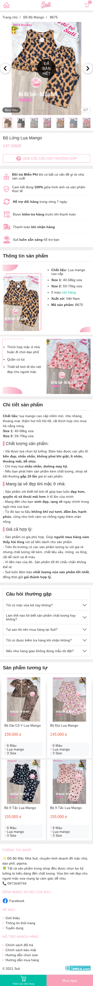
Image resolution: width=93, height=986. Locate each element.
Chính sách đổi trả (19, 945)
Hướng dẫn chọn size (21, 955)
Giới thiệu (12, 918)
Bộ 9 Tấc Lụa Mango (20, 808)
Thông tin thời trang (20, 923)
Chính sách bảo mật (20, 950)
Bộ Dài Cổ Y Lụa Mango (22, 725)
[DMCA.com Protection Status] (78, 968)
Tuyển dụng (14, 928)
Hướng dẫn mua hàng (22, 960)
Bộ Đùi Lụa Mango (64, 725)
